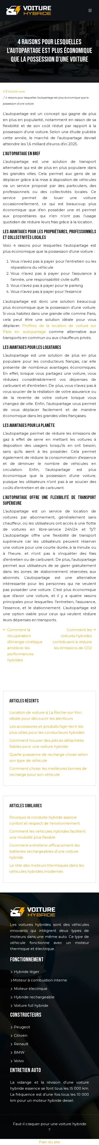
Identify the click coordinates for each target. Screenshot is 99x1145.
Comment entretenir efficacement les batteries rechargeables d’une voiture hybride (44, 851)
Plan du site (49, 1142)
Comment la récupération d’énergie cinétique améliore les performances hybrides (25, 644)
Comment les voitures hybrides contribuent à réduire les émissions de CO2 (72, 638)
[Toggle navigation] (90, 10)
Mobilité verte (16, 91)
